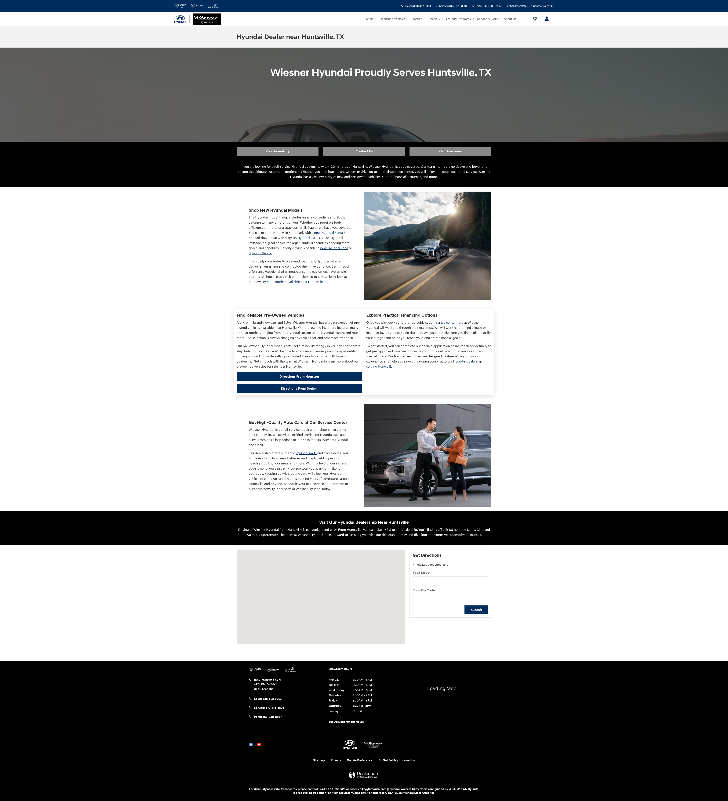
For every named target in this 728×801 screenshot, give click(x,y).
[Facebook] (251, 744)
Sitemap (319, 760)
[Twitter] (255, 744)
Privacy (336, 760)
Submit (476, 610)
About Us (510, 19)
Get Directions (450, 151)
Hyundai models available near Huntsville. (293, 282)
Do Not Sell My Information (396, 760)
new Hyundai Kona (334, 248)
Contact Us (364, 151)
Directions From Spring (299, 388)
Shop (369, 19)
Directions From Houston (299, 376)
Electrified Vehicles (392, 19)
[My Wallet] (535, 19)
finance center (445, 322)
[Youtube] (259, 744)
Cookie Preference (359, 760)
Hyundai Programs (458, 19)
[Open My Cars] (545, 19)
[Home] (182, 19)
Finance (417, 19)
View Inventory (277, 151)
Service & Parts (487, 19)
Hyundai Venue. (260, 253)
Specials (434, 19)
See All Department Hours (346, 722)
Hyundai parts (306, 453)
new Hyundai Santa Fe (331, 233)
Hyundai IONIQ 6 (310, 238)
